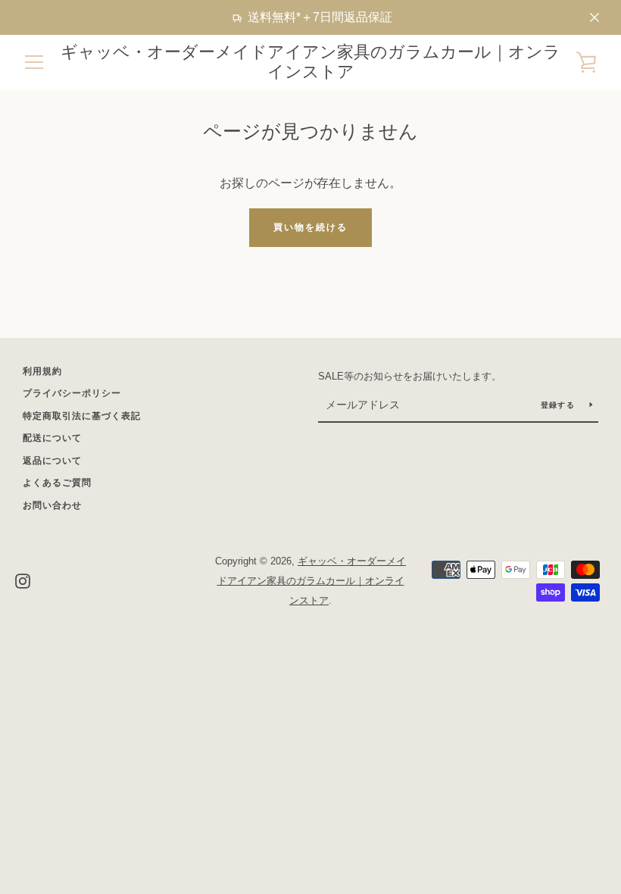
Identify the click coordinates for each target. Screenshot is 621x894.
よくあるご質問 (57, 482)
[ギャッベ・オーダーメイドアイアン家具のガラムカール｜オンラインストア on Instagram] (22, 580)
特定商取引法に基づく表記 (82, 416)
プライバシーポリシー (72, 393)
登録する (559, 405)
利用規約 (42, 371)
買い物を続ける (310, 227)
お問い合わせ (52, 505)
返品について (52, 460)
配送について (52, 438)
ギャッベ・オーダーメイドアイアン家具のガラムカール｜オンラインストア (310, 61)
